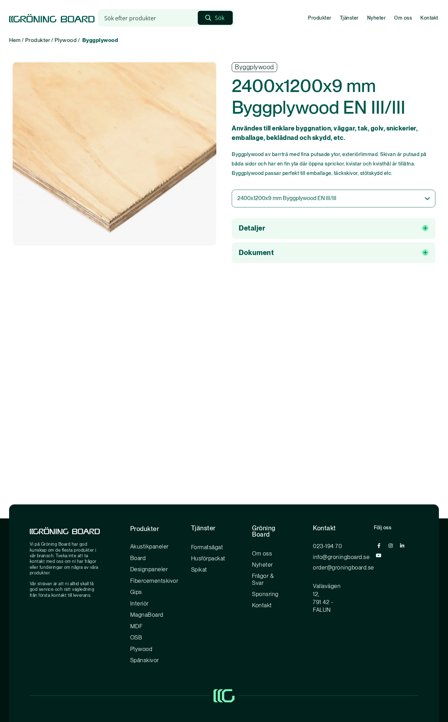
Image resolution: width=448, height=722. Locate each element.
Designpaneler (149, 569)
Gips (136, 591)
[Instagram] (391, 546)
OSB (136, 637)
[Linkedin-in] (402, 546)
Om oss (403, 18)
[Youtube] (379, 555)
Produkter (319, 18)
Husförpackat (208, 558)
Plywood (66, 40)
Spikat (199, 569)
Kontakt (429, 18)
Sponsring (265, 593)
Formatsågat (207, 547)
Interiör (139, 603)
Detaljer (252, 228)
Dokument (256, 252)
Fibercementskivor (154, 580)
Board (138, 557)
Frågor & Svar (263, 579)
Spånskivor (144, 660)
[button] (333, 228)
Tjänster (349, 18)
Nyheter (376, 18)
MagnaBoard (146, 614)
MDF (136, 626)
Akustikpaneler (149, 546)
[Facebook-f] (379, 546)
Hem (15, 40)
